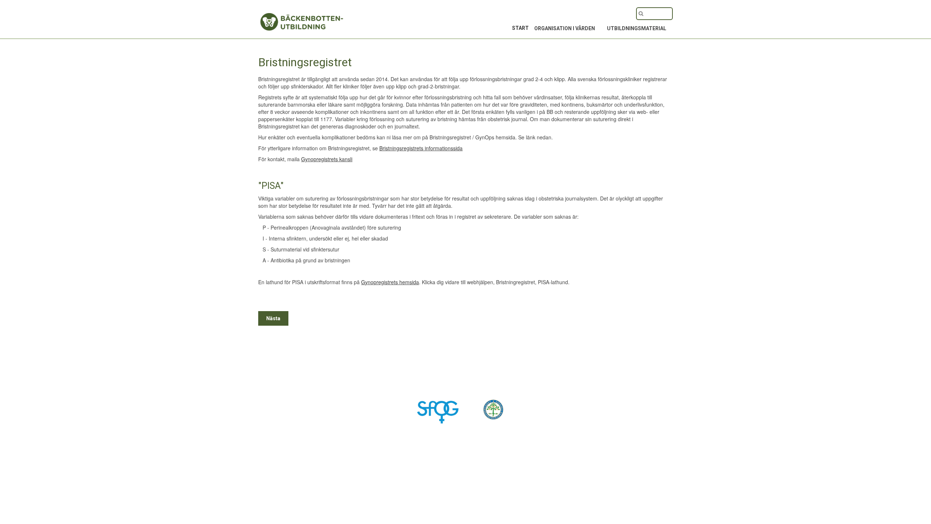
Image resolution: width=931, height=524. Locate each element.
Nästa (273, 318)
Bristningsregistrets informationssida (421, 148)
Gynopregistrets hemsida (390, 282)
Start (520, 28)
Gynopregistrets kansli (326, 159)
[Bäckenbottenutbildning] (287, 17)
